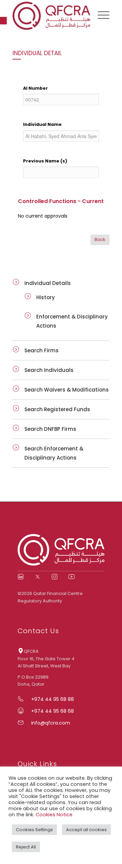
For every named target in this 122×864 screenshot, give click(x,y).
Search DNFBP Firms (50, 429)
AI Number (35, 88)
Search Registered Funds (57, 409)
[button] (3, 20)
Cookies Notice (54, 814)
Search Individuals (49, 370)
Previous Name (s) (45, 161)
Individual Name (42, 124)
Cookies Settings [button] (34, 829)
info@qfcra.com (50, 722)
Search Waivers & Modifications (66, 389)
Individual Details (47, 283)
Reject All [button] (26, 847)
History (45, 297)
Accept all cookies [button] (86, 829)
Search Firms (41, 350)
